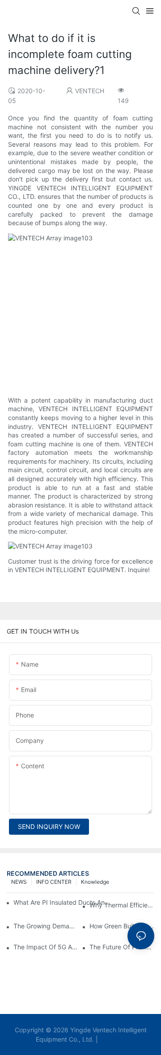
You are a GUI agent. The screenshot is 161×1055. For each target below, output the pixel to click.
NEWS (19, 881)
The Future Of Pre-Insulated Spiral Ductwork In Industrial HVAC (121, 947)
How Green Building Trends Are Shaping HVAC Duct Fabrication (121, 926)
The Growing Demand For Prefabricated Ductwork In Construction (45, 926)
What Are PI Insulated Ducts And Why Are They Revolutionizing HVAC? (63, 902)
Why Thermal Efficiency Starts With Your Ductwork (121, 905)
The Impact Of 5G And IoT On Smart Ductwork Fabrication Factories (45, 947)
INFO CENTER (54, 881)
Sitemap (113, 1039)
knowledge (95, 881)
